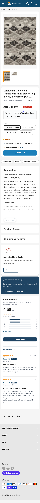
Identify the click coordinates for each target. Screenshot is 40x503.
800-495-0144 (22, 291)
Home (3, 9)
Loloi (8, 9)
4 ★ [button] (5, 322)
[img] (8, 356)
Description (7, 161)
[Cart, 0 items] (36, 3)
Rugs (13, 9)
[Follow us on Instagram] (8, 468)
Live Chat (9, 291)
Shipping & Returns (30, 161)
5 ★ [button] (5, 320)
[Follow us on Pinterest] (12, 468)
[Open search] (27, 3)
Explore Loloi (11, 270)
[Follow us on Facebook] (3, 468)
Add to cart (20, 153)
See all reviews (7, 331)
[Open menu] (3, 3)
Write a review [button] (20, 339)
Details (22, 147)
